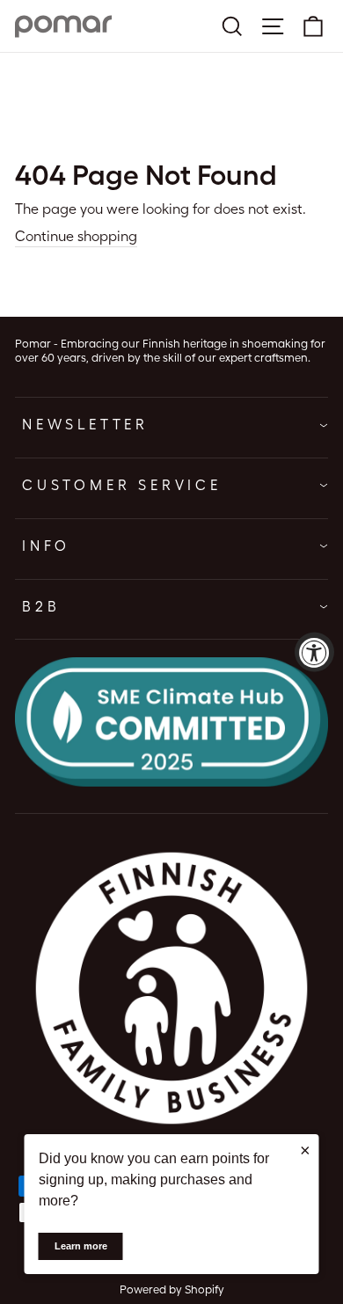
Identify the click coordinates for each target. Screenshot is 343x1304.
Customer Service (122, 485)
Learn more (81, 1246)
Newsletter (85, 424)
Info (46, 546)
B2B (41, 606)
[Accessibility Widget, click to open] (314, 652)
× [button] (305, 1150)
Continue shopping (76, 236)
